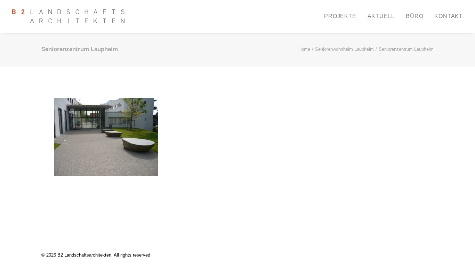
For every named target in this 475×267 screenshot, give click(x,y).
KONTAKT (448, 16)
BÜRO (414, 16)
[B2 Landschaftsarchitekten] (68, 16)
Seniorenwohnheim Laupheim (344, 49)
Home (304, 49)
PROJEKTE (340, 16)
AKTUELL (381, 16)
